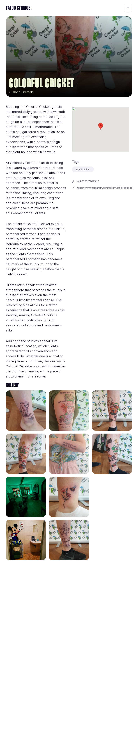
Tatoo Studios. (19, 8)
